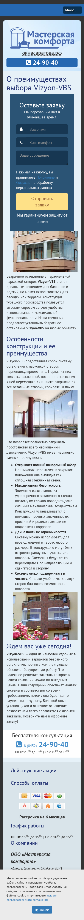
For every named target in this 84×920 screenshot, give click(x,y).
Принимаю (42, 910)
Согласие (23, 182)
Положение (45, 177)
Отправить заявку (42, 201)
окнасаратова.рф (42, 53)
